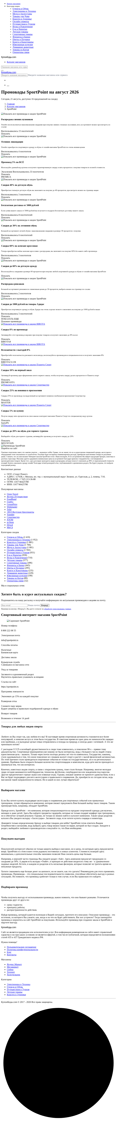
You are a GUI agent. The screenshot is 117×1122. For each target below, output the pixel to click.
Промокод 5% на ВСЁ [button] (12, 162)
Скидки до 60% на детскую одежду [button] (19, 266)
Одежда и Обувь (21, 8)
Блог (9, 952)
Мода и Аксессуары (22, 14)
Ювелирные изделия (23, 44)
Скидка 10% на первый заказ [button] (16, 370)
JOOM (10, 520)
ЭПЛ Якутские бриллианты (20, 512)
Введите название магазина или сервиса (47, 75)
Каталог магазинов (16, 106)
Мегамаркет (13, 967)
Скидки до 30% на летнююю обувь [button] (19, 225)
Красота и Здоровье (22, 19)
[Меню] (8, 85)
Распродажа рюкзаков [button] (12, 284)
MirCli (10, 527)
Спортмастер (13, 517)
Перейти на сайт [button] (9, 448)
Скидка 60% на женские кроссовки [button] (19, 246)
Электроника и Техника (24, 11)
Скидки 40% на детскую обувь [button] (17, 185)
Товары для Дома (21, 16)
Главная (11, 104)
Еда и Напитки (20, 29)
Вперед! (44, 605)
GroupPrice (12, 504)
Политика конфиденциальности (22, 949)
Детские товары (20, 32)
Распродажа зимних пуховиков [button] (17, 119)
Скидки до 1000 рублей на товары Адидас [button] (22, 304)
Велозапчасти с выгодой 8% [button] (15, 350)
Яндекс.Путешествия (17, 496)
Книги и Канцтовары (23, 42)
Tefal (9, 509)
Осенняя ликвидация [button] (12, 142)
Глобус (10, 502)
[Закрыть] (2, 70)
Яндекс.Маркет (14, 964)
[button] (61, 6)
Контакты (11, 954)
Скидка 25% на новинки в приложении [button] (21, 390)
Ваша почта (34, 605)
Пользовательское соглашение (21, 947)
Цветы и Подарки (21, 39)
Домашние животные (23, 47)
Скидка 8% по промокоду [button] (14, 329)
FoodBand (11, 499)
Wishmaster (12, 507)
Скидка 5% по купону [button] (12, 411)
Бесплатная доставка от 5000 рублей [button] (20, 205)
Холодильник (13, 974)
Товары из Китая (21, 49)
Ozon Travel (12, 494)
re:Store (10, 522)
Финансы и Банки (21, 37)
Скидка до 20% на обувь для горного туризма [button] (24, 431)
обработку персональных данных (57, 609)
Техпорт (11, 972)
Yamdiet (10, 514)
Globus (10, 969)
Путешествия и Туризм (24, 24)
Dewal (10, 525)
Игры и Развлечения (23, 26)
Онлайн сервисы (21, 21)
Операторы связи (21, 52)
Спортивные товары (23, 34)
